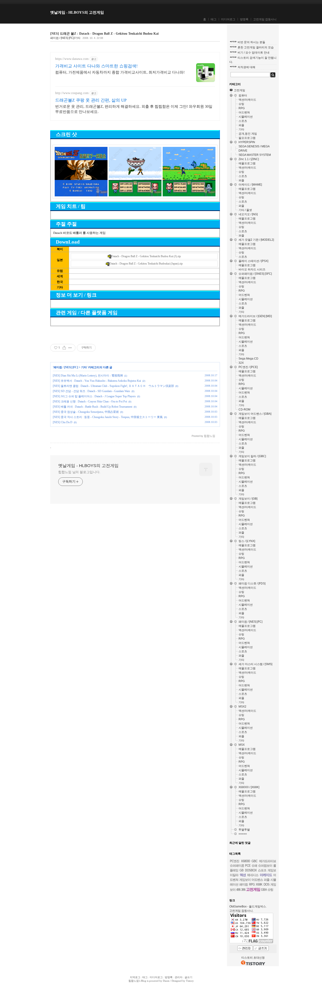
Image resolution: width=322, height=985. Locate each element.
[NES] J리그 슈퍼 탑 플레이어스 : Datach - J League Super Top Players (94, 396)
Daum (166, 980)
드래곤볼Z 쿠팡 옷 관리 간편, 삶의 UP (91, 100)
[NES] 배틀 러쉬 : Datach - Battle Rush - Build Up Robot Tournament (92, 406)
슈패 (254, 865)
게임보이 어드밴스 (251, 880)
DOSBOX (251, 870)
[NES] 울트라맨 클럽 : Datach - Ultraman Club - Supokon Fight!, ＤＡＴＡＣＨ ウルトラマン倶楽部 (113, 386)
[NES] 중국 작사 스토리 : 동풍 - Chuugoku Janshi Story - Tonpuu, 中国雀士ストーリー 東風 (108, 417)
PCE (248, 865)
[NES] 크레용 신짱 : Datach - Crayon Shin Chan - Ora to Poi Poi (90, 401)
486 (238, 889)
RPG (252, 884)
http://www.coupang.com (72, 93)
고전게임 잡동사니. (241, 910)
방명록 (244, 19)
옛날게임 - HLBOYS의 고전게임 (77, 12)
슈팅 (270, 889)
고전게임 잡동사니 (265, 19)
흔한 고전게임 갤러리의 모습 (256, 47)
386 (243, 889)
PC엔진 (234, 861)
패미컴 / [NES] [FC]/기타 (65, 38)
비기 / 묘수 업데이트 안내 (253, 52)
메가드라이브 (267, 861)
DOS (266, 884)
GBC (254, 861)
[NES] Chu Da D (62, 422)
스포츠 (262, 870)
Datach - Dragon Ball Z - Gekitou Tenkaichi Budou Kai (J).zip (146, 256)
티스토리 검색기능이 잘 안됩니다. (253, 60)
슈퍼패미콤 (237, 865)
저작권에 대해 (246, 67)
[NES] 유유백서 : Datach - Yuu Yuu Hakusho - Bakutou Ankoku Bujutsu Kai (97, 380)
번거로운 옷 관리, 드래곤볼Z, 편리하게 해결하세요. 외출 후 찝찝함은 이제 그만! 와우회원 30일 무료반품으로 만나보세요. (133, 109)
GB (241, 870)
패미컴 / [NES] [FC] (66, 367)
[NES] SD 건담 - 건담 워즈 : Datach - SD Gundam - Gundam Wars (91, 391)
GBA (264, 889)
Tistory (190, 980)
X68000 (245, 861)
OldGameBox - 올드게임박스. (248, 906)
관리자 (178, 977)
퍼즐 (266, 880)
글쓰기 (188, 977)
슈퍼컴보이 (265, 865)
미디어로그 (228, 19)
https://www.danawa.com (72, 59)
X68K (259, 884)
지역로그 (135, 977)
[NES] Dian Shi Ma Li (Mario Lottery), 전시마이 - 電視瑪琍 (88, 375)
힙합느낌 (133, 980)
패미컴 (243, 884)
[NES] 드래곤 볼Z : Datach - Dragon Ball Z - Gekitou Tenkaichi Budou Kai (104, 33)
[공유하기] (64, 347)
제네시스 (252, 875)
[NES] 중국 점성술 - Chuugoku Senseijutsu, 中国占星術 (86, 412)
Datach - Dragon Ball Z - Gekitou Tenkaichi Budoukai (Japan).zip (146, 263)
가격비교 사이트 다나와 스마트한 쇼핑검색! (96, 66)
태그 (213, 19)
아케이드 (266, 875)
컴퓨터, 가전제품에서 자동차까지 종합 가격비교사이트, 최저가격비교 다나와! (120, 72)
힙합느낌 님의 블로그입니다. (79, 472)
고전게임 (253, 889)
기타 (84, 367)
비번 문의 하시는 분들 (251, 42)
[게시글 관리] (70, 347)
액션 (243, 875)
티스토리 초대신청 (253, 957)
